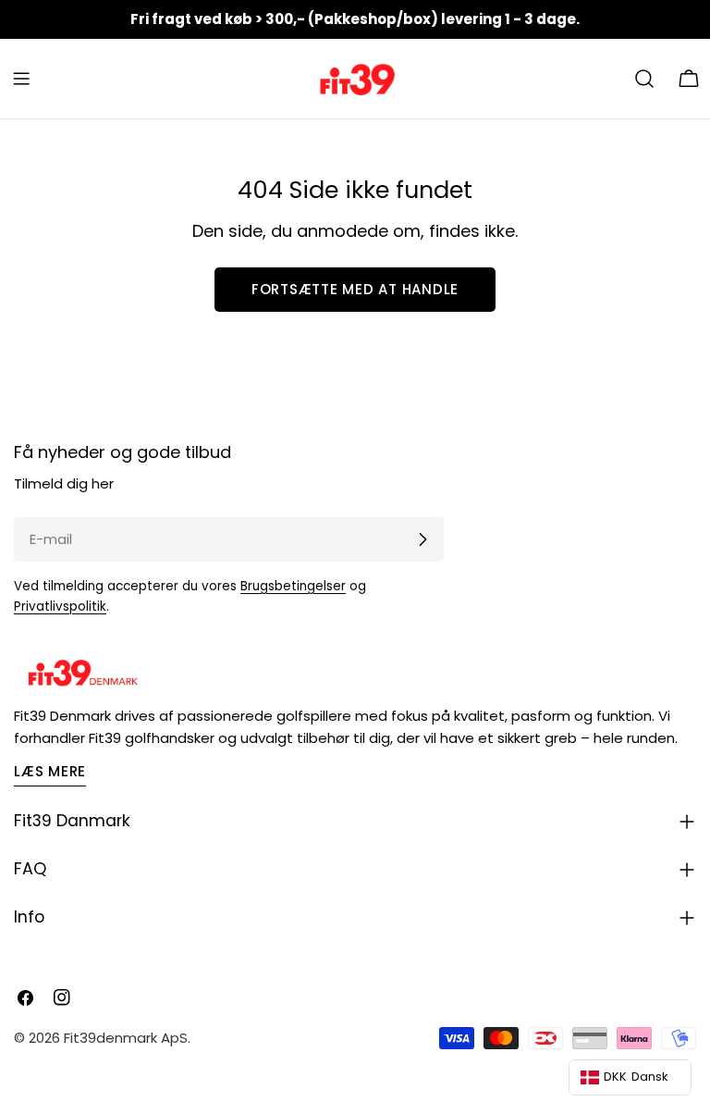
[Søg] (644, 78)
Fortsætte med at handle (355, 289)
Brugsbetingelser (293, 586)
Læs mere (50, 771)
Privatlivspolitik (60, 606)
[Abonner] (422, 539)
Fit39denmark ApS (126, 1037)
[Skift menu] (21, 78)
